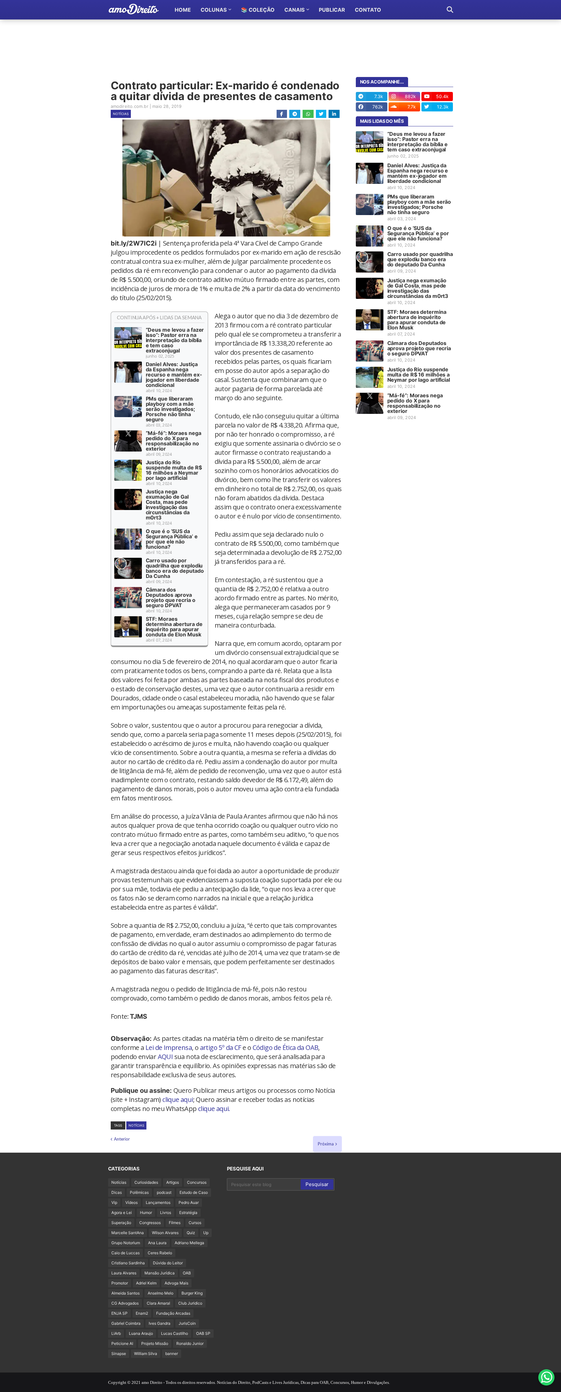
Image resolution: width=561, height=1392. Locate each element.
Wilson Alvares (165, 1232)
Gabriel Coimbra (126, 1323)
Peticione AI (122, 1343)
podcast (164, 1192)
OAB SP (203, 1333)
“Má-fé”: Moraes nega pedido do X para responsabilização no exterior (173, 440)
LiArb (116, 1333)
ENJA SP (119, 1313)
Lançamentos (158, 1202)
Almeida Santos (125, 1293)
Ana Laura (157, 1242)
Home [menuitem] (183, 9)
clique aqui (177, 1099)
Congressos (150, 1222)
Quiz (191, 1232)
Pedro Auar (189, 1202)
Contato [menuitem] (368, 9)
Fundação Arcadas (173, 1313)
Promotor (119, 1283)
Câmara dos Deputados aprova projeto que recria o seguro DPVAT (170, 597)
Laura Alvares (123, 1273)
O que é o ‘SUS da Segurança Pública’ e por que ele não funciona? (172, 539)
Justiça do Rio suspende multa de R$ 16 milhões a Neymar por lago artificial (174, 470)
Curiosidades (146, 1182)
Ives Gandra (159, 1323)
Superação (121, 1222)
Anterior (122, 1139)
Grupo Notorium (125, 1242)
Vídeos (131, 1202)
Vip (114, 1202)
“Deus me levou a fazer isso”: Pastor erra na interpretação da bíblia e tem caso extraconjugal (175, 340)
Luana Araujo (141, 1333)
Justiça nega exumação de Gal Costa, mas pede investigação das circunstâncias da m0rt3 (168, 504)
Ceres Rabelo (160, 1252)
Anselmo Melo (160, 1293)
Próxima (326, 1143)
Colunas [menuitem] (214, 9)
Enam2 (142, 1313)
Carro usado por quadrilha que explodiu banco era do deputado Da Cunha (175, 568)
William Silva (145, 1353)
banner (171, 1353)
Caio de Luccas (125, 1252)
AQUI (165, 1056)
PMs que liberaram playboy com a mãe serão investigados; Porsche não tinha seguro (170, 409)
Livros (165, 1212)
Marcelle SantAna (127, 1232)
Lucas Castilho (174, 1333)
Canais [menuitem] (294, 9)
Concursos (196, 1182)
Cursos (195, 1222)
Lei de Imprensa (168, 1047)
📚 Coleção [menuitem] (258, 9)
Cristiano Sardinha (128, 1262)
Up (205, 1232)
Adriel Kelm (146, 1283)
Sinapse (118, 1353)
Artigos (172, 1182)
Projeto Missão (154, 1343)
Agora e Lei (121, 1212)
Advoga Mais (176, 1283)
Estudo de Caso (194, 1192)
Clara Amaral (158, 1303)
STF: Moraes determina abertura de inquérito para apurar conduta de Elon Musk (174, 626)
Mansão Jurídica (159, 1273)
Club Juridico (190, 1303)
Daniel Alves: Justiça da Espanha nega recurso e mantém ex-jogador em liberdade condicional (174, 375)
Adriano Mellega (189, 1242)
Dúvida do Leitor (168, 1262)
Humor (146, 1212)
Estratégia (188, 1212)
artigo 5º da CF (220, 1047)
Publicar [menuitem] (332, 9)
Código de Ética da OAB (285, 1047)
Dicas (116, 1192)
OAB (187, 1273)
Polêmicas (139, 1192)
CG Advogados (125, 1303)
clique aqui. (214, 1108)
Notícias (121, 114)
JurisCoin (187, 1323)
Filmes (175, 1222)
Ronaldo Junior (190, 1343)
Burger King (192, 1293)
